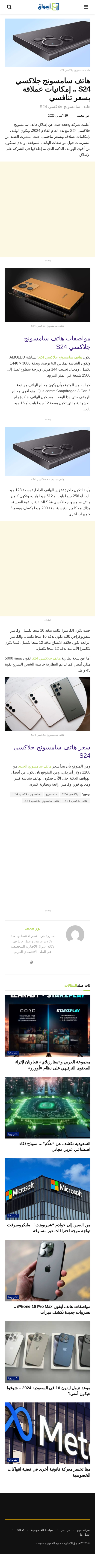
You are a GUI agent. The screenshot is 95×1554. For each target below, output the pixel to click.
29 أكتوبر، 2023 (58, 115)
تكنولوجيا (13, 1052)
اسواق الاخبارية (71, 1543)
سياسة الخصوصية (42, 1530)
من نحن (65, 1530)
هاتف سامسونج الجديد (34, 766)
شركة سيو (83, 1530)
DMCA (19, 1530)
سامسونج (51, 794)
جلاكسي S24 (70, 794)
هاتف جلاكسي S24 (47, 658)
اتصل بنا (85, 1534)
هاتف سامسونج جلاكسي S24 (60, 357)
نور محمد (83, 115)
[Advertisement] (47, 209)
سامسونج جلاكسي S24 (26, 794)
